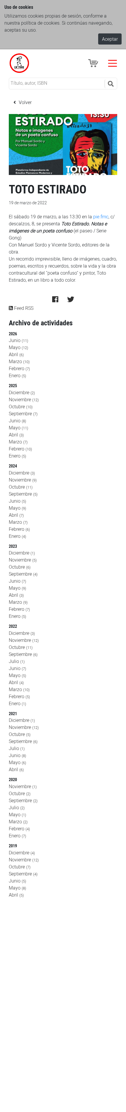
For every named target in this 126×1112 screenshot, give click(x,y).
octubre (21, 406)
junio (18, 340)
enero (17, 375)
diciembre (22, 392)
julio (17, 661)
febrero (19, 368)
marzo (19, 361)
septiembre (23, 413)
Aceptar (110, 39)
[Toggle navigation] (112, 63)
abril (16, 354)
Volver (25, 102)
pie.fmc (100, 216)
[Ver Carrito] (94, 63)
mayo (18, 347)
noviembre (24, 399)
